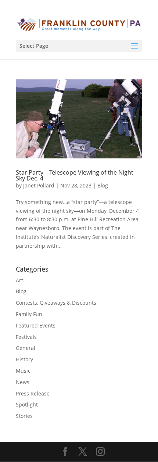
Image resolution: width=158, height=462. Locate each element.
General (25, 347)
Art (19, 280)
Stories (24, 415)
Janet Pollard (38, 185)
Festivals (26, 336)
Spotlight (27, 404)
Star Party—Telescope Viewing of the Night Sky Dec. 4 (74, 175)
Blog (102, 185)
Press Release (33, 393)
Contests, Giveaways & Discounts (56, 302)
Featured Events (35, 325)
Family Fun (29, 314)
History (24, 359)
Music (23, 370)
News (22, 382)
